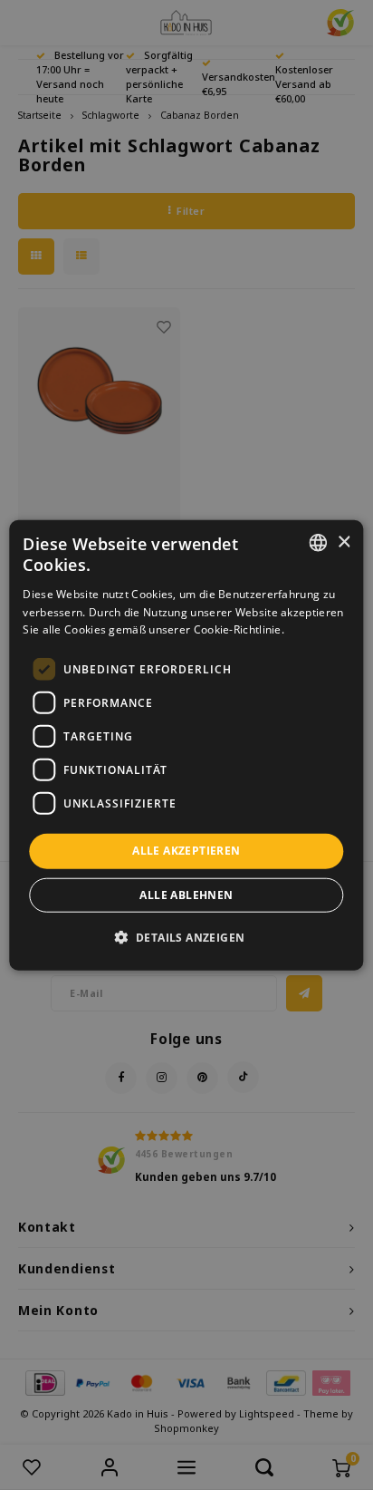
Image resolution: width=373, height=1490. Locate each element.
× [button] (343, 541)
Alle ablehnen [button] (186, 894)
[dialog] (186, 745)
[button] (187, 936)
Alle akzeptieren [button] (186, 850)
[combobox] (319, 543)
